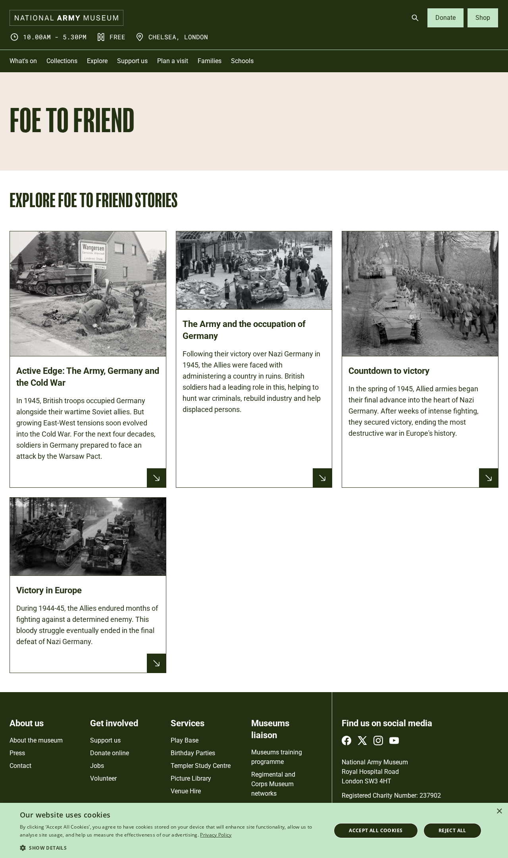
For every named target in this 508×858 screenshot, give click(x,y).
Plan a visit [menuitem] (172, 61)
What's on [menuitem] (23, 61)
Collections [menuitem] (61, 61)
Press (17, 753)
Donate (445, 17)
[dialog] (254, 830)
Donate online (109, 753)
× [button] (499, 811)
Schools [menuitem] (242, 61)
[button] (171, 847)
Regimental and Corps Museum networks (273, 784)
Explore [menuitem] (97, 61)
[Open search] (415, 17)
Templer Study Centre (201, 766)
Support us (105, 740)
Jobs (97, 766)
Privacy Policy (215, 834)
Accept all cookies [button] (375, 830)
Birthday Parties (193, 753)
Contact (20, 766)
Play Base (184, 740)
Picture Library (191, 778)
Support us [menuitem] (132, 61)
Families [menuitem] (209, 61)
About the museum (36, 740)
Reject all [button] (452, 830)
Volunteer (103, 778)
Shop (482, 17)
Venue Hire (186, 791)
